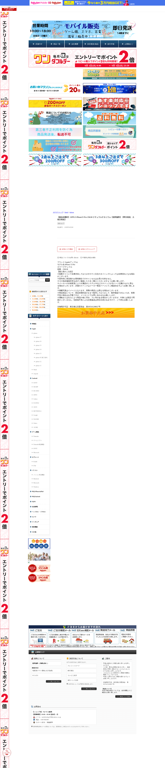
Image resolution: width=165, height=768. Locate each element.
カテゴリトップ (58, 212)
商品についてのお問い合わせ (68, 257)
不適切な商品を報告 (89, 257)
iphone (72, 212)
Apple (66, 212)
